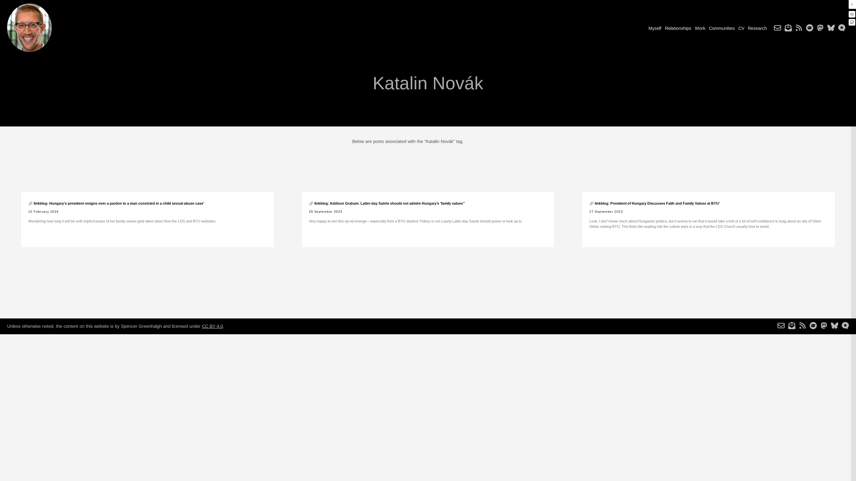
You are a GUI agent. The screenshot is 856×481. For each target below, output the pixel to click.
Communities (722, 28)
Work (700, 28)
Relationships (678, 28)
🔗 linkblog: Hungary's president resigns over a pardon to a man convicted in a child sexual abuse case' (116, 203)
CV (741, 28)
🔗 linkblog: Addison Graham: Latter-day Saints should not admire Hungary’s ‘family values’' (387, 203)
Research (757, 28)
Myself (654, 28)
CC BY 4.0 (212, 326)
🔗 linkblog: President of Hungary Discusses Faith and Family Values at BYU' (654, 203)
